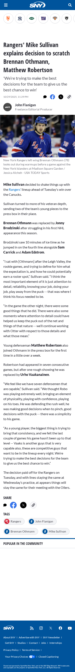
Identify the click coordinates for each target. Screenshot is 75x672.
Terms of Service (31, 650)
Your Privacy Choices (16, 656)
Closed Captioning (49, 656)
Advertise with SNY (29, 637)
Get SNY (9, 642)
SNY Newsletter (51, 637)
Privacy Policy (11, 650)
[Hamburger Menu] (5, 5)
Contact (33, 642)
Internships (55, 642)
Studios (22, 642)
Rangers (14, 189)
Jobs (43, 642)
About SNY (9, 637)
